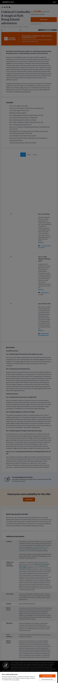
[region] (28, 677)
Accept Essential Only (47, 679)
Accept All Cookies (47, 676)
